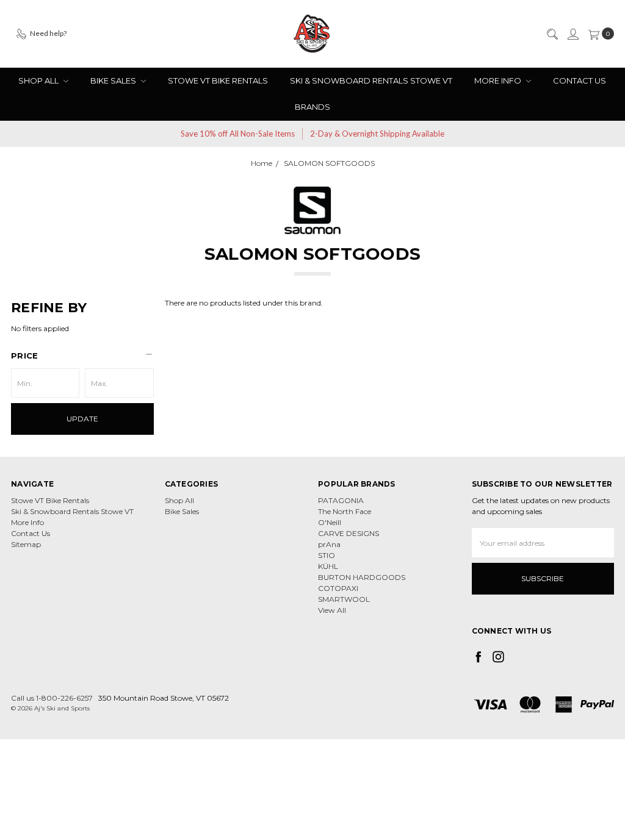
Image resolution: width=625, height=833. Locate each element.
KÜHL (328, 566)
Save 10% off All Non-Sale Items (238, 133)
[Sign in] (572, 33)
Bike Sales (114, 80)
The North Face (344, 511)
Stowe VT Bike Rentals (218, 80)
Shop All (39, 80)
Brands (312, 107)
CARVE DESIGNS (348, 533)
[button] (82, 355)
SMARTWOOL (344, 599)
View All (332, 610)
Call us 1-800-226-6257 (52, 698)
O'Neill (329, 522)
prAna (329, 544)
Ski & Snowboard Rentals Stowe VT (371, 80)
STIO (326, 555)
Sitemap (26, 544)
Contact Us (579, 80)
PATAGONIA (341, 500)
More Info (498, 80)
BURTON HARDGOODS (361, 577)
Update (82, 418)
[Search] (552, 33)
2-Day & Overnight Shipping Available (377, 133)
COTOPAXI (338, 588)
